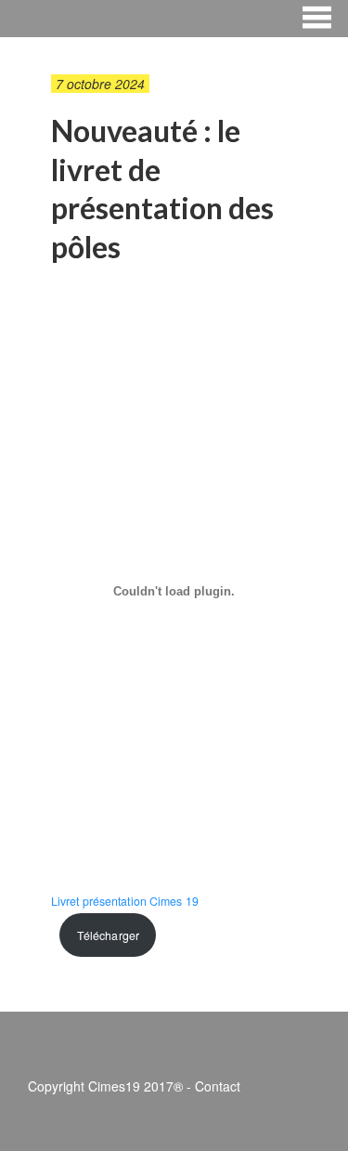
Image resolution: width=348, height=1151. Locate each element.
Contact (217, 1086)
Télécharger (108, 935)
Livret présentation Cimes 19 (125, 901)
